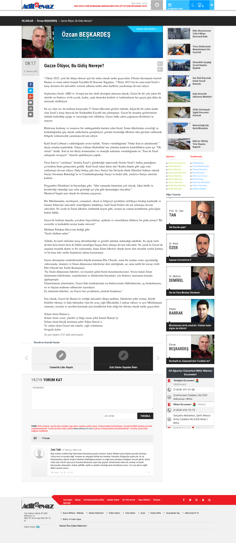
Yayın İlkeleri (144, 500)
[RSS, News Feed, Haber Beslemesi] (196, 500)
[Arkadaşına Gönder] (30, 102)
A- (160, 69)
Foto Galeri (130, 513)
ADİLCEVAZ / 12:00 (113, 6)
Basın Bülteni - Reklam (73, 513)
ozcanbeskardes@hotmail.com (85, 39)
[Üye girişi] (203, 500)
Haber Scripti (29, 527)
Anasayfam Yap (173, 513)
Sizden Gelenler (199, 188)
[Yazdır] (30, 108)
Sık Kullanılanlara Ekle (94, 500)
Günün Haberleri (96, 513)
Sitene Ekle (155, 513)
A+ (160, 63)
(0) (71, 472)
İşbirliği (66, 503)
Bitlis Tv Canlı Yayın (72, 519)
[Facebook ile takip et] (183, 500)
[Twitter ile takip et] (190, 500)
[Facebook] (30, 84)
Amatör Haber (113, 500)
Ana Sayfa (67, 500)
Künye (78, 500)
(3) (64, 472)
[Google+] (30, 96)
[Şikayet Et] (148, 472)
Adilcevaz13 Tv (192, 513)
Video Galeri (114, 513)
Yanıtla (56, 472)
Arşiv (142, 513)
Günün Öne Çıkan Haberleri (73, 525)
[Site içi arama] (209, 500)
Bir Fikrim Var (128, 500)
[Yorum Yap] (30, 114)
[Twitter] (30, 90)
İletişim (156, 500)
